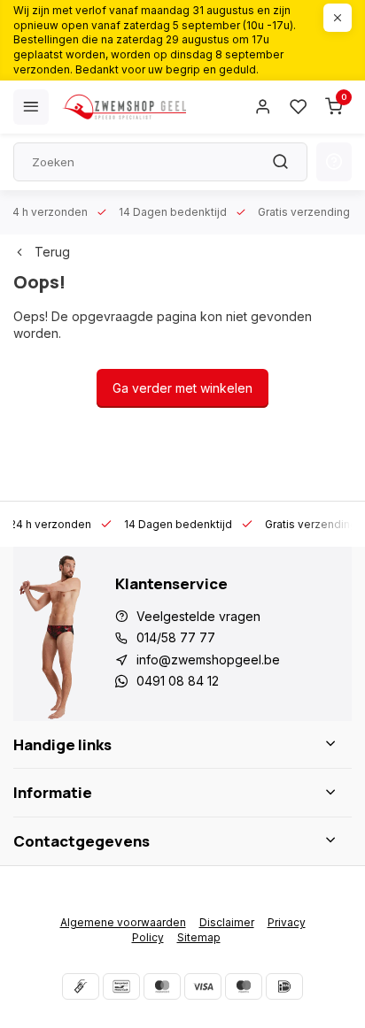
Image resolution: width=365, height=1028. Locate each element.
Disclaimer (226, 922)
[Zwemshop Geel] (124, 107)
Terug (52, 251)
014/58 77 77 (175, 637)
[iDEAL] (284, 986)
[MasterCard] (162, 986)
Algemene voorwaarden (123, 922)
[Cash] (80, 986)
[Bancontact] (121, 986)
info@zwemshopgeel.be (208, 659)
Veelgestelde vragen (198, 616)
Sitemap (199, 937)
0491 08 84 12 (177, 680)
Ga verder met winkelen (182, 387)
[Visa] (202, 986)
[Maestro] (243, 986)
